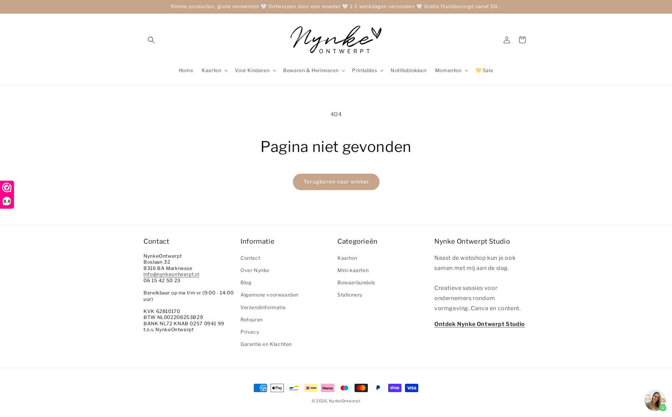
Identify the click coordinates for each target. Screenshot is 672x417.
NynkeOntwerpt (344, 400)
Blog (245, 282)
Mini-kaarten (353, 270)
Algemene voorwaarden (269, 295)
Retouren (251, 319)
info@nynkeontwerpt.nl (171, 274)
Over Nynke (255, 270)
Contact (250, 257)
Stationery (350, 295)
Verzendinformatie (263, 307)
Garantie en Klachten (266, 344)
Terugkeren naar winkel (336, 182)
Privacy (249, 331)
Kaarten (347, 257)
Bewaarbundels (356, 282)
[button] (151, 40)
